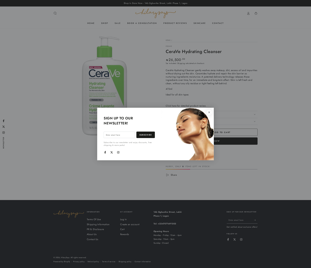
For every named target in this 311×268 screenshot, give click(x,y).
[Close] (209, 112)
